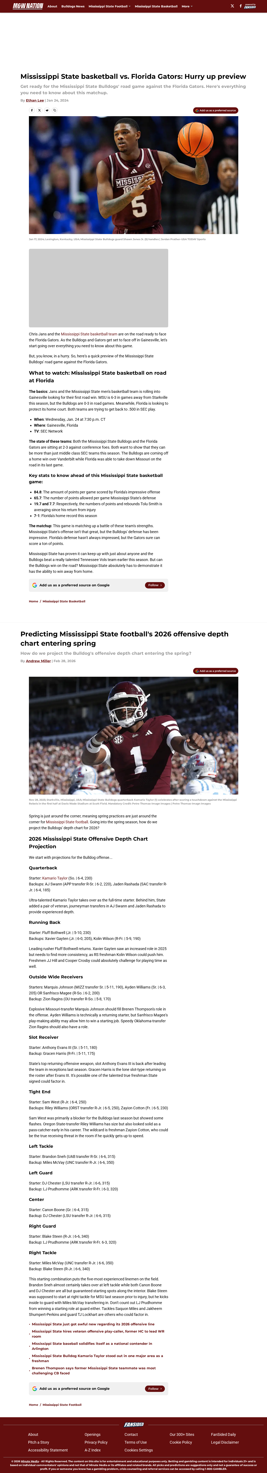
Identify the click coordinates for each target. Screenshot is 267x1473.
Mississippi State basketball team (89, 334)
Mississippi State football (67, 822)
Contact (131, 1434)
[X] (232, 6)
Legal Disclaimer (225, 1442)
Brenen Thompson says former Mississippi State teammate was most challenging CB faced (94, 1370)
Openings (92, 1434)
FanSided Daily (223, 1434)
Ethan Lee (35, 100)
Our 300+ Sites (182, 1434)
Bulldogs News (72, 6)
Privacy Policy (96, 1442)
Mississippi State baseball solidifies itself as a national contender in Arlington (92, 1346)
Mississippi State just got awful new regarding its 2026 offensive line (93, 1324)
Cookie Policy (181, 1442)
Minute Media (30, 1461)
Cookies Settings (139, 1450)
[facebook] (241, 6)
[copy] (55, 110)
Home (33, 601)
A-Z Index (93, 1450)
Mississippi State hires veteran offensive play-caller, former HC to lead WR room (98, 1333)
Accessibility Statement (48, 1450)
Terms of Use (136, 1442)
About (52, 6)
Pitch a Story (38, 1442)
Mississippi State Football (62, 1405)
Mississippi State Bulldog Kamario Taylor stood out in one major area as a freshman (97, 1358)
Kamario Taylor (55, 878)
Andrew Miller (38, 661)
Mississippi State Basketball (156, 6)
